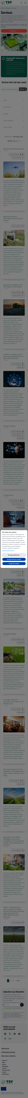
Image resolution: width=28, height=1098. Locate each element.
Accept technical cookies (14, 559)
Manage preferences (14, 555)
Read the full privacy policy (8, 550)
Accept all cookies (14, 563)
